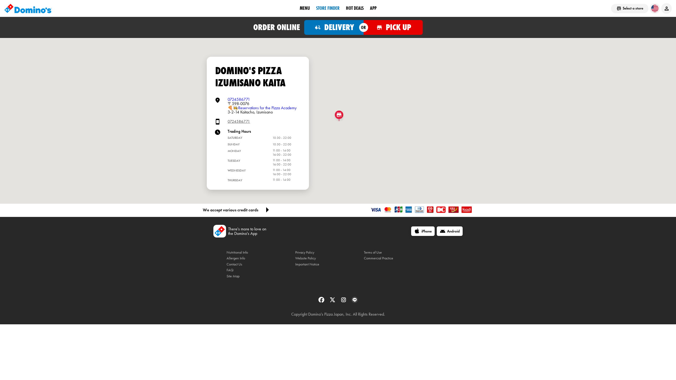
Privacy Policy (304, 252)
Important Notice (307, 264)
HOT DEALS (355, 8)
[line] (355, 301)
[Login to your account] (666, 8)
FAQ (230, 270)
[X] (333, 301)
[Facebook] (321, 301)
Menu (305, 8)
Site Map (233, 276)
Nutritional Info (237, 252)
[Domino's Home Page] (28, 8)
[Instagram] (344, 301)
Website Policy (305, 258)
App (373, 8)
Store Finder (328, 8)
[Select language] (655, 8)
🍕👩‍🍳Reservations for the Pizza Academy (262, 107)
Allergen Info (236, 258)
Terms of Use (373, 252)
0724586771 (239, 99)
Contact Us (234, 264)
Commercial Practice (378, 258)
